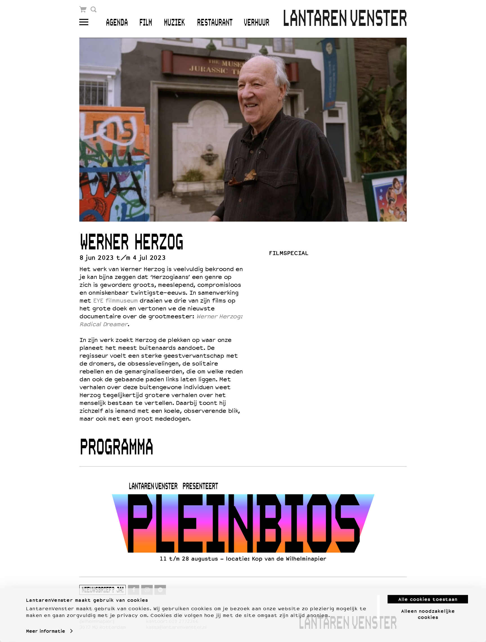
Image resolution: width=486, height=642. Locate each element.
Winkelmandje (83, 9)
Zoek (93, 9)
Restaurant (215, 23)
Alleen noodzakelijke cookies (428, 614)
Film (145, 23)
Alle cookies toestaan (427, 599)
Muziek (174, 23)
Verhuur (256, 23)
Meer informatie (45, 631)
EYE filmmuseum (115, 300)
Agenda (117, 23)
